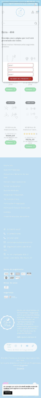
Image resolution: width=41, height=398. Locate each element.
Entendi (8, 393)
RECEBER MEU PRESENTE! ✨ (20, 79)
